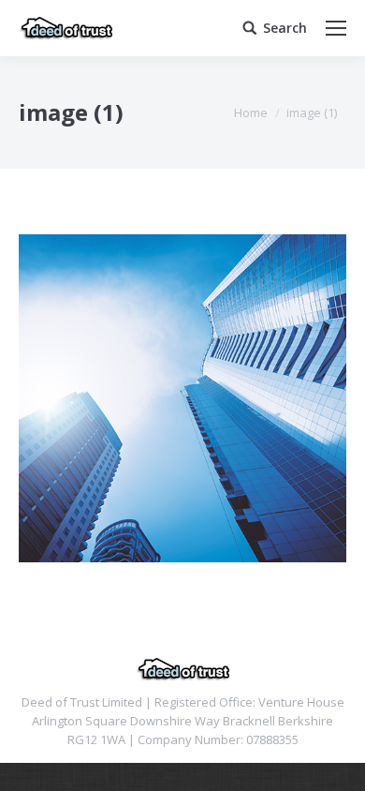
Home (251, 112)
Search (285, 28)
